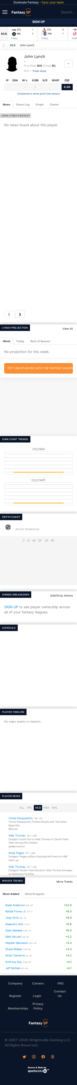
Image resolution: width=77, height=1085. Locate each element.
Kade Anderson (15, 905)
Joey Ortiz (12, 917)
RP (52, 540)
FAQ (61, 983)
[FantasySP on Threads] (52, 1057)
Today (20, 341)
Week (6, 341)
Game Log (23, 104)
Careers (38, 983)
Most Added (11, 894)
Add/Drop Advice (61, 595)
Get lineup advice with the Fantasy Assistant (40, 368)
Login (37, 996)
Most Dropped (34, 894)
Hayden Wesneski (16, 943)
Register (15, 996)
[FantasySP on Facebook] (43, 1057)
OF (40, 540)
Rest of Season (40, 341)
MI (34, 540)
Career (54, 104)
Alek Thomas (17, 835)
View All (67, 328)
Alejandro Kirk (14, 924)
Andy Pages (16, 853)
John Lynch (27, 45)
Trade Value (39, 70)
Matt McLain (13, 936)
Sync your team (53, 2)
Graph (40, 104)
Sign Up (38, 22)
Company (15, 983)
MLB (4, 33)
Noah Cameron (15, 955)
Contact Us (60, 993)
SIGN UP (11, 607)
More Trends (64, 881)
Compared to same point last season (38, 93)
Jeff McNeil (12, 968)
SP (46, 540)
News (6, 104)
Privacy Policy (38, 1006)
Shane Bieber (13, 949)
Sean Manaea (13, 930)
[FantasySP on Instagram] (33, 1057)
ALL (21, 807)
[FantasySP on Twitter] (24, 1057)
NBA (46, 807)
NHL (55, 807)
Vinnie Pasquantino (21, 818)
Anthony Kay (13, 961)
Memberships (17, 1008)
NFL (30, 807)
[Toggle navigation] (5, 11)
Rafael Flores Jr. (15, 911)
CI (28, 540)
